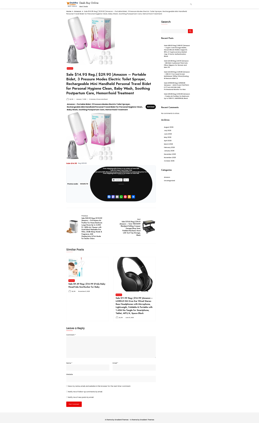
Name (69, 363)
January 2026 (169, 151)
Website (69, 374)
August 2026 (168, 127)
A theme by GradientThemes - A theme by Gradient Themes (129, 420)
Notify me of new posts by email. (81, 397)
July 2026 (167, 131)
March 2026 (168, 144)
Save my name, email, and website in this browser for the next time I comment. (99, 386)
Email (115, 363)
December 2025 (170, 154)
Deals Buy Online (88, 3)
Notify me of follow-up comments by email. (85, 392)
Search (166, 21)
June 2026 (168, 134)
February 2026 (169, 147)
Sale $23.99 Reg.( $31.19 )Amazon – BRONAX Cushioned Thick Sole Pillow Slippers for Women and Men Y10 (176, 64)
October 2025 (169, 161)
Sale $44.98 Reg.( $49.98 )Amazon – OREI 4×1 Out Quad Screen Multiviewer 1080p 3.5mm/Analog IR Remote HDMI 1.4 (177, 75)
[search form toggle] (191, 4)
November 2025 (170, 158)
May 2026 (167, 137)
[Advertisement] (177, 201)
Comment (71, 335)
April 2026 (167, 141)
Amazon (70, 68)
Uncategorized (169, 181)
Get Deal (150, 107)
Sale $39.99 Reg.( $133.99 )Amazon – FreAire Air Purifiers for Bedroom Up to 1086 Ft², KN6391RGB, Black (177, 96)
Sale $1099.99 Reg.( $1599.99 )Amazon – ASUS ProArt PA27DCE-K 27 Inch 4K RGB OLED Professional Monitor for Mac (176, 86)
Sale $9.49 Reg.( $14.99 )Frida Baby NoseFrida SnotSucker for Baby (86, 285)
